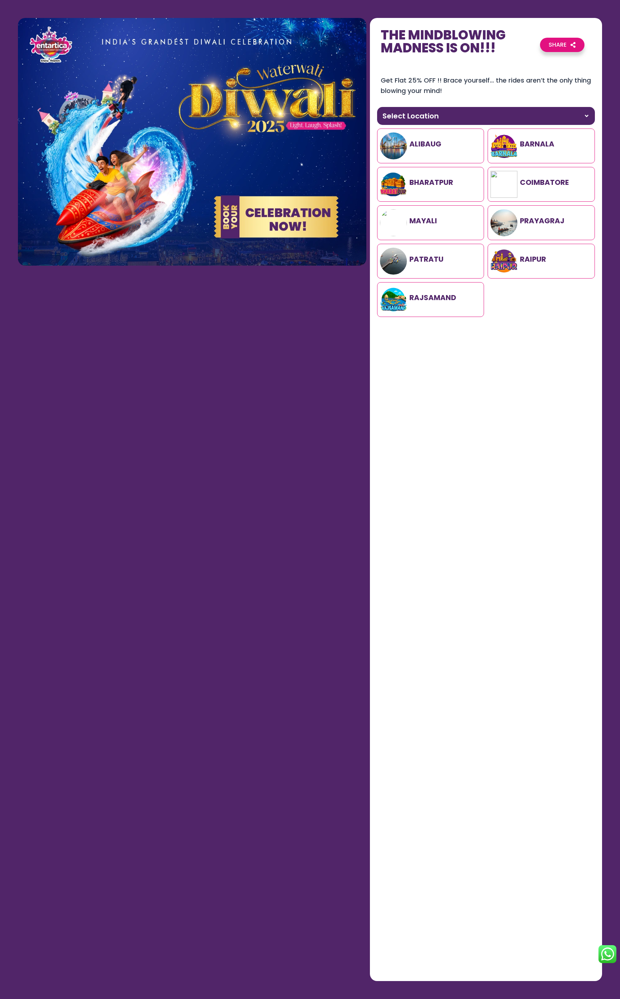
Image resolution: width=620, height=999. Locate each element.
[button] (562, 45)
